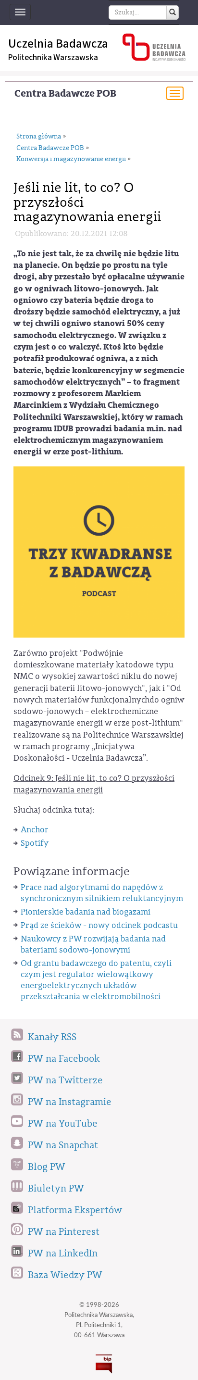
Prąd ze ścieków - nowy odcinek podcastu (99, 925)
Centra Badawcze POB (65, 93)
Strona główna (38, 136)
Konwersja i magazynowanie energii (71, 159)
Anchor (35, 830)
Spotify (35, 843)
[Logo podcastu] (99, 551)
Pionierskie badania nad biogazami (85, 912)
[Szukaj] (172, 12)
